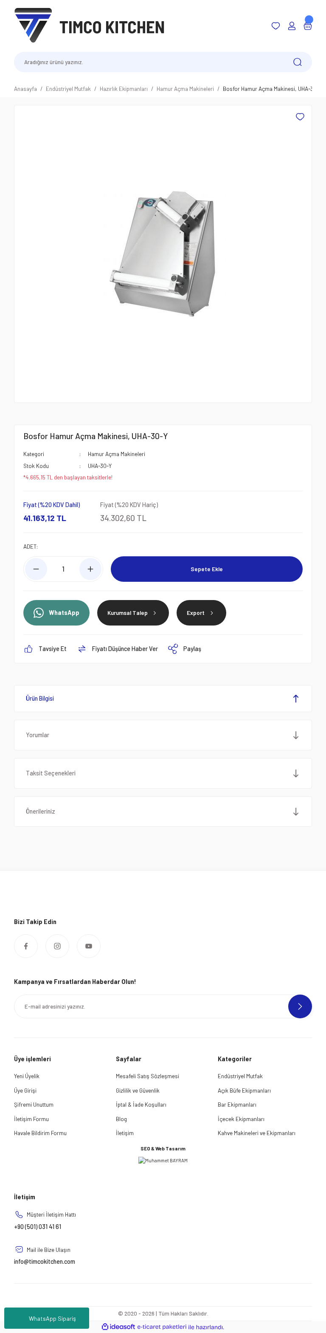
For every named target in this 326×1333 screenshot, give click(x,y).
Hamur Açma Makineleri (116, 453)
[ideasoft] (118, 1327)
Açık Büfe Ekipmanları (244, 1090)
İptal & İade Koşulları (141, 1104)
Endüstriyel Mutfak (240, 1075)
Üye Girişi (25, 1090)
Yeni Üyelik (26, 1075)
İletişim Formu (31, 1118)
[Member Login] (291, 26)
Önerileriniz (40, 811)
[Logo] (89, 25)
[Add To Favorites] (300, 117)
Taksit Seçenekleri (51, 773)
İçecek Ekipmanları (241, 1118)
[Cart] (308, 26)
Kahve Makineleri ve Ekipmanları (256, 1132)
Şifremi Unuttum (33, 1104)
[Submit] (300, 1006)
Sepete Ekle (207, 568)
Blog (121, 1118)
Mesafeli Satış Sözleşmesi (147, 1075)
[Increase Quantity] (90, 569)
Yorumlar (37, 734)
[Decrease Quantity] (36, 569)
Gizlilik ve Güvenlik (138, 1090)
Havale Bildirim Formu (40, 1132)
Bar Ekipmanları (237, 1104)
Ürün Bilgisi (40, 698)
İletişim (125, 1132)
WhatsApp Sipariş (52, 1318)
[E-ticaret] (162, 1327)
